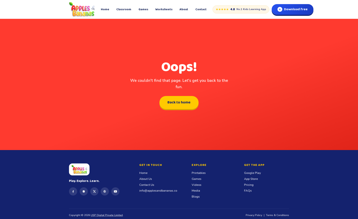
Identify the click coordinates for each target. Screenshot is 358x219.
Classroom (123, 9)
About (184, 9)
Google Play (252, 173)
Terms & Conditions (277, 215)
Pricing (249, 185)
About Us (145, 179)
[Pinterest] (105, 191)
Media (196, 191)
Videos (196, 185)
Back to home (179, 102)
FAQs (248, 191)
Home (105, 9)
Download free (296, 9)
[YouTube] (115, 191)
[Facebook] (73, 191)
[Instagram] (84, 191)
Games (143, 9)
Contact (201, 9)
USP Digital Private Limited (107, 215)
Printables (199, 173)
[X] (94, 191)
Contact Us (146, 185)
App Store (251, 179)
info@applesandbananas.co (158, 191)
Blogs (196, 197)
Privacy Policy (254, 215)
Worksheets (163, 9)
